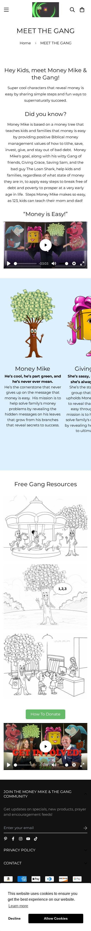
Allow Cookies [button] (56, 918)
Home (25, 43)
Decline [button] (14, 918)
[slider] (25, 263)
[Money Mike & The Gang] (45, 10)
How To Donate (45, 714)
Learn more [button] (18, 906)
